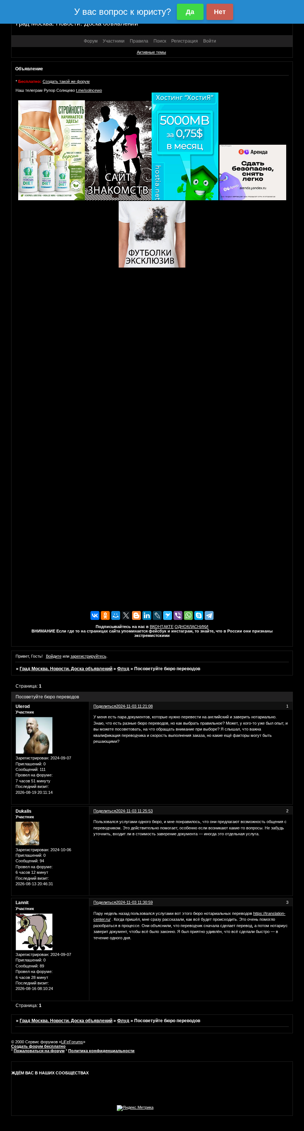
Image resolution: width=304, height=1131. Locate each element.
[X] (126, 615)
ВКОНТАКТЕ (162, 626)
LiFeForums (72, 1042)
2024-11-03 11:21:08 (134, 706)
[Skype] (198, 615)
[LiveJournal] (157, 615)
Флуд (123, 668)
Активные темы (151, 52)
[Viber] (178, 615)
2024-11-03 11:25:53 (134, 811)
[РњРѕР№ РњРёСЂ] (115, 615)
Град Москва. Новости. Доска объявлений (66, 668)
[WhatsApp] (188, 615)
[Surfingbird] (167, 615)
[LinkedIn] (146, 615)
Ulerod (23, 706)
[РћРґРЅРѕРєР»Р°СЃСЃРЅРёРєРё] (105, 615)
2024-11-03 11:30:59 (134, 902)
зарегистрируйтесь (88, 656)
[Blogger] (136, 615)
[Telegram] (209, 615)
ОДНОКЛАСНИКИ (191, 626)
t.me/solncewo (89, 90)
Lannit (22, 902)
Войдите (54, 656)
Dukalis (24, 811)
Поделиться (104, 706)
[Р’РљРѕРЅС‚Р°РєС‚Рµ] (94, 615)
